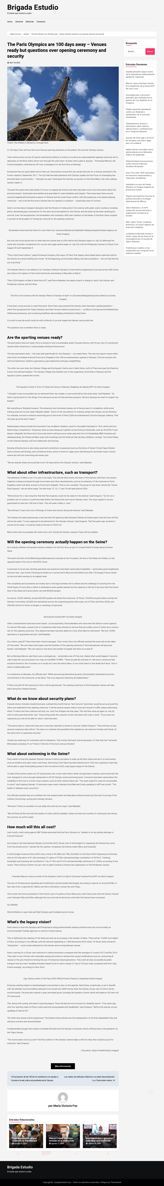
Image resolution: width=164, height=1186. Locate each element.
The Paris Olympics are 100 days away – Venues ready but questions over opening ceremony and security (56, 50)
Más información (63, 1066)
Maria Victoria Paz (65, 1105)
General (19, 22)
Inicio (9, 22)
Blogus (104, 1182)
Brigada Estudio (32, 7)
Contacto (40, 22)
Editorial (30, 22)
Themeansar (116, 1182)
